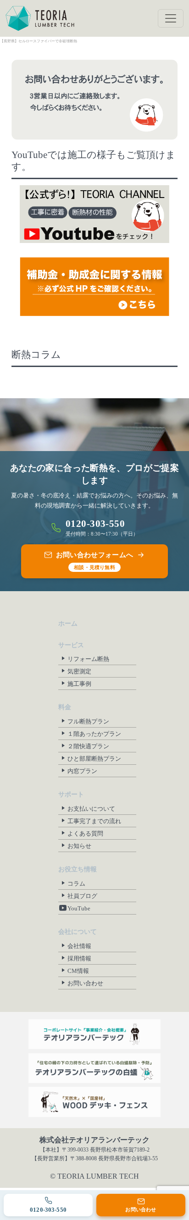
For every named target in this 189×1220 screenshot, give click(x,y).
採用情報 (79, 958)
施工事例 (79, 683)
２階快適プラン (88, 746)
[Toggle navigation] (170, 18)
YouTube (78, 908)
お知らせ (79, 845)
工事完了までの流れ (94, 821)
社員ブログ (82, 895)
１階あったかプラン (94, 733)
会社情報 (79, 946)
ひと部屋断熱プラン (94, 758)
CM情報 (78, 970)
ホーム (68, 623)
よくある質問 (85, 833)
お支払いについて (91, 808)
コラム (76, 883)
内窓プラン (82, 771)
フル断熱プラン (88, 721)
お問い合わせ (85, 983)
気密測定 (79, 671)
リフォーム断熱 (88, 658)
